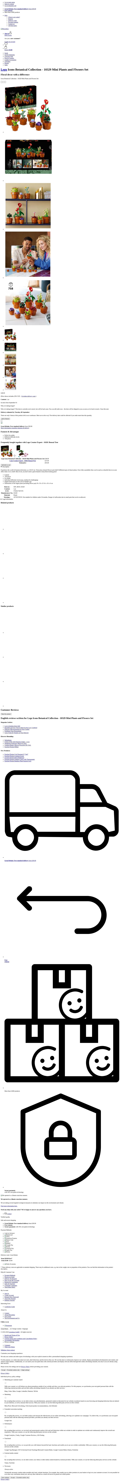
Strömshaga (7, 740)
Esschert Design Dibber (11, 747)
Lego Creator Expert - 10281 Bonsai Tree (23, 461)
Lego (4, 69)
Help (5, 15)
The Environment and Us (12, 1318)
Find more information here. (9, 1206)
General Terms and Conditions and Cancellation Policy (20, 1338)
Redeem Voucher (9, 1300)
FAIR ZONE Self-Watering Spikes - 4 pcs (17, 742)
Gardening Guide (9, 1307)
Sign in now (8, 35)
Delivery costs (12, 20)
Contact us (11, 24)
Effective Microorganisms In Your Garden (16, 729)
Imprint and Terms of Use (12, 1335)
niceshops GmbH (14, 1332)
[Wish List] (6, 45)
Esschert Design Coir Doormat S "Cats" (16, 754)
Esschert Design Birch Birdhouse (14, 758)
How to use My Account (11, 1280)
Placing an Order (9, 1277)
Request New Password (11, 1297)
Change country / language (20, 1329)
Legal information (7, 499)
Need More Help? (9, 1287)
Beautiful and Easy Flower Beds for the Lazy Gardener (20, 728)
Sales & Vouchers (9, 1284)
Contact (6, 1313)
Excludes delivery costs (28, 396)
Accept (3, 1370)
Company (7, 1345)
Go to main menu (9, 2)
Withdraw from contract (8, 1350)
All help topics (12, 25)
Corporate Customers (10, 1285)
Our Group (7, 1316)
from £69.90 (20, 9)
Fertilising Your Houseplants (12, 731)
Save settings (5, 1477)
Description (5, 467)
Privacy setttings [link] (9, 1342)
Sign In (6, 1293)
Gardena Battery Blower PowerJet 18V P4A (17, 745)
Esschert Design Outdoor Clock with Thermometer (19, 759)
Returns (10, 19)
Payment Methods (9, 1275)
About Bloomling (9, 1315)
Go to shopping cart (10, 5)
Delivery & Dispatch (10, 1279)
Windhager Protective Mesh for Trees (15, 743)
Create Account (9, 1295)
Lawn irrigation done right (12, 726)
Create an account (9, 42)
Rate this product (6, 714)
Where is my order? (14, 17)
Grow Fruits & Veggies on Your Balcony (16, 733)
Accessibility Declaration (11, 1340)
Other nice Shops (9, 1347)
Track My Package (10, 1298)
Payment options (13, 22)
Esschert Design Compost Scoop (14, 756)
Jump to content (9, 4)
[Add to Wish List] (1, 421)
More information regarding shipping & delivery (15, 428)
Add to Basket (5, 419)
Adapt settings (25, 1370)
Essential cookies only (13, 1370)
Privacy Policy (8, 1337)
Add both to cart (6, 465)
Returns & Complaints (11, 1282)
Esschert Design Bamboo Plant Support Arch (17, 761)
